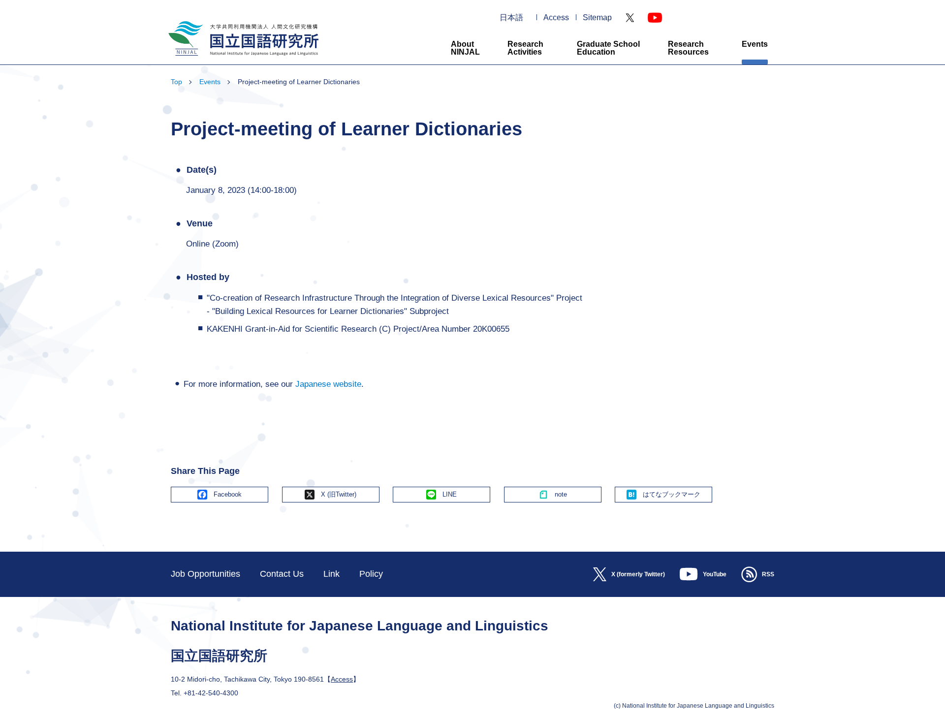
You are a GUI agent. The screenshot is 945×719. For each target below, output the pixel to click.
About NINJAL (465, 48)
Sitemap (597, 18)
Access (556, 18)
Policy (371, 574)
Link (331, 574)
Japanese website (328, 384)
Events (755, 44)
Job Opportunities (205, 574)
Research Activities (525, 48)
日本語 (511, 18)
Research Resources (688, 48)
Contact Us (282, 574)
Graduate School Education (608, 48)
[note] (552, 494)
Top (176, 82)
